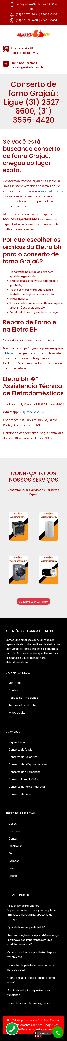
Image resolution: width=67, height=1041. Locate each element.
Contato (14, 690)
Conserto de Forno (20, 794)
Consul (13, 838)
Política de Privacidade (23, 697)
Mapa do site (17, 712)
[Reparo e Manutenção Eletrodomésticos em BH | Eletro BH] (33, 34)
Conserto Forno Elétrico (24, 779)
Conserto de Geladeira (23, 756)
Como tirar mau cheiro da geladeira (29, 1003)
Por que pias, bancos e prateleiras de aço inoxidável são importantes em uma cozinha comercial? (33, 939)
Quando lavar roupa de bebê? (26, 927)
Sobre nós (15, 682)
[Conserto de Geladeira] (48, 526)
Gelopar (14, 860)
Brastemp (15, 831)
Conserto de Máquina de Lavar (28, 764)
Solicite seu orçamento (33, 601)
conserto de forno (49, 191)
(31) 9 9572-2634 (31, 412)
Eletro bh (11, 353)
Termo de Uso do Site (22, 705)
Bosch (13, 823)
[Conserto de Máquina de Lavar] (18, 570)
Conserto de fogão (20, 749)
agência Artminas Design (43, 1020)
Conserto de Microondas (24, 771)
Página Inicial (17, 742)
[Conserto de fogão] (18, 526)
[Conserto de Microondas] (48, 570)
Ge (10, 853)
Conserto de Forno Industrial (27, 786)
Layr (11, 868)
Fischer (13, 875)
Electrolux (15, 846)
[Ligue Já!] (58, 1033)
